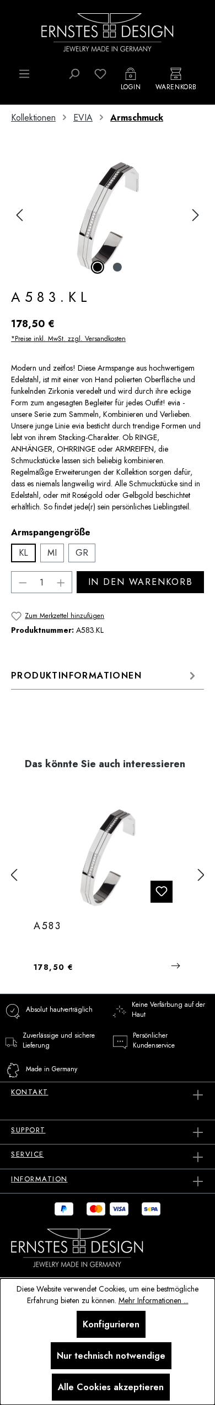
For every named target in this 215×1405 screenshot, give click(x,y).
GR (82, 552)
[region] (107, 215)
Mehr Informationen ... (154, 1300)
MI (52, 552)
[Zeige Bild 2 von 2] (117, 267)
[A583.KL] (107, 215)
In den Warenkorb (140, 582)
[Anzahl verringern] (22, 582)
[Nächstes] (195, 215)
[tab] (104, 675)
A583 (48, 926)
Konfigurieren (111, 1324)
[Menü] (24, 74)
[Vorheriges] (19, 215)
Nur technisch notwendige (111, 1355)
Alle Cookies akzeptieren (111, 1387)
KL (23, 552)
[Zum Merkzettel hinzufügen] (161, 892)
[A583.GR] (107, 856)
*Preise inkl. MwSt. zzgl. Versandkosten (68, 339)
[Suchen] (74, 74)
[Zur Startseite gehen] (107, 31)
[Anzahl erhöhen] (61, 582)
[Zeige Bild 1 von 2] (97, 267)
